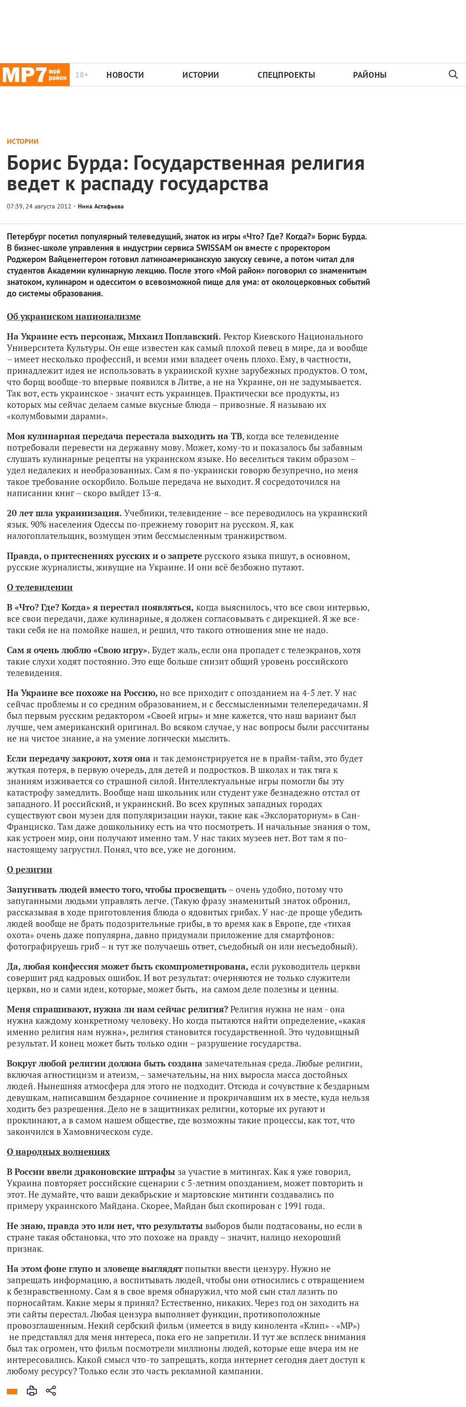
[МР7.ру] (35, 74)
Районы (369, 75)
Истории (200, 75)
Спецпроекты (286, 75)
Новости (125, 75)
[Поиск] (453, 74)
